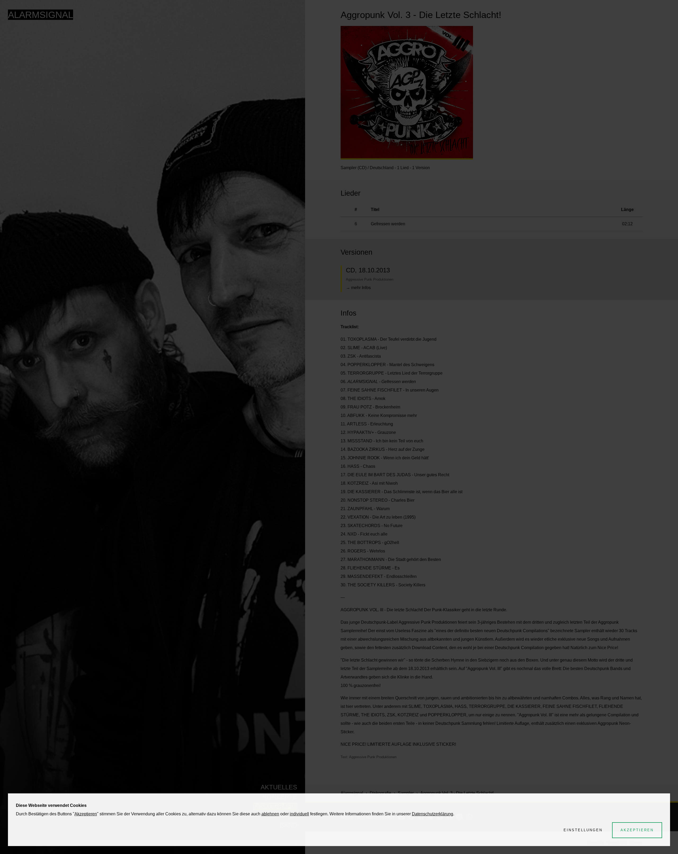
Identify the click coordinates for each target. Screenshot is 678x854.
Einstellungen (583, 830)
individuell (299, 814)
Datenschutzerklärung (432, 814)
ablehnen (270, 814)
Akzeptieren (85, 814)
